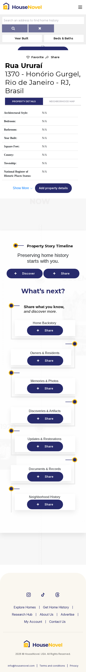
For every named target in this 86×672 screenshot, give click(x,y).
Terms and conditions (52, 665)
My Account (33, 622)
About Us (46, 614)
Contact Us (57, 622)
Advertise (67, 614)
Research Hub (22, 614)
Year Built (21, 38)
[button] (52, 57)
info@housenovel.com (21, 665)
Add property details (53, 188)
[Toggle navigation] (80, 7)
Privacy (74, 665)
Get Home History (56, 607)
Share (65, 273)
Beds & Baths (63, 38)
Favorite (37, 57)
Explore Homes (25, 607)
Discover (28, 273)
